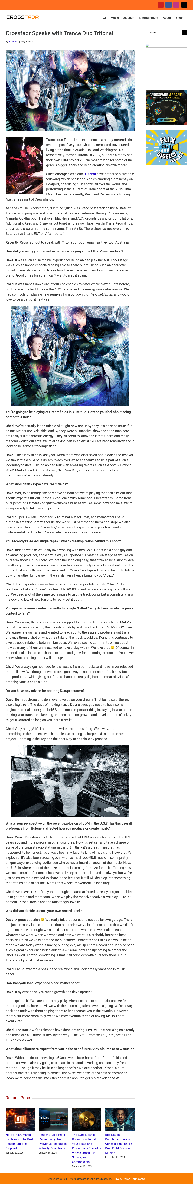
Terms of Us (138, 1178)
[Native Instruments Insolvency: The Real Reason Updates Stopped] (20, 1110)
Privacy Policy (122, 1178)
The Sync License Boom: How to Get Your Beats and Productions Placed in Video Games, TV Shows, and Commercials (86, 1148)
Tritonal (90, 174)
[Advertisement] (166, 230)
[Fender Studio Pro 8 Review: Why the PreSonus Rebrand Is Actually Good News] (53, 1110)
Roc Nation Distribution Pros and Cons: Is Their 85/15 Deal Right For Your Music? (119, 1144)
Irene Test (13, 41)
